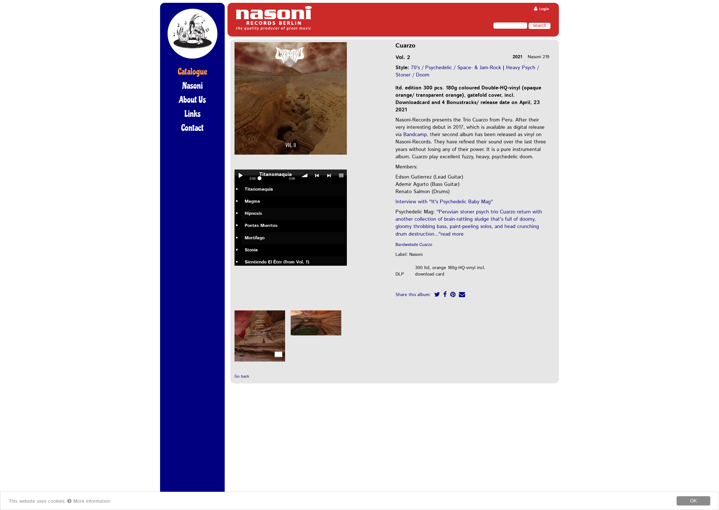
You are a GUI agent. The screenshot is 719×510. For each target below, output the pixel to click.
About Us (192, 99)
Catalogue (192, 71)
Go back (242, 376)
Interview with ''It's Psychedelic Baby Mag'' (444, 202)
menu (341, 175)
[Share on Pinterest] (453, 295)
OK (693, 501)
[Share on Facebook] (445, 295)
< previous (317, 175)
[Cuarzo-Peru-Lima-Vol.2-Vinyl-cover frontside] (291, 155)
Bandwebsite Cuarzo (413, 244)
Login (543, 9)
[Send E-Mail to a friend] (462, 295)
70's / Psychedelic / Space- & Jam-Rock (456, 67)
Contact (192, 128)
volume (305, 175)
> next (329, 175)
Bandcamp (415, 134)
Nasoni (192, 85)
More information (91, 501)
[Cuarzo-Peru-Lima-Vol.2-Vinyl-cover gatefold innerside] (316, 336)
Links (193, 114)
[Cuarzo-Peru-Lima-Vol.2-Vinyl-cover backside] (260, 362)
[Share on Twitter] (437, 295)
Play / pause (240, 175)
